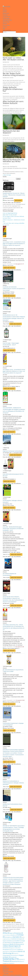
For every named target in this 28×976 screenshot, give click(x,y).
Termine (5, 27)
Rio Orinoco (14, 951)
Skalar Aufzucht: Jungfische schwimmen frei (13, 89)
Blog (4, 28)
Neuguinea (12, 947)
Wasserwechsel (16, 961)
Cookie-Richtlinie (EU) (8, 971)
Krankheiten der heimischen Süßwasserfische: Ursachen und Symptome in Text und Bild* (14, 288)
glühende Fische (7, 939)
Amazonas (18, 933)
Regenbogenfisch (6, 951)
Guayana (21, 939)
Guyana (5, 940)
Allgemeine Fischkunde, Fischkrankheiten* (13, 451)
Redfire (20, 949)
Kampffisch (18, 940)
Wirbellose (5, 15)
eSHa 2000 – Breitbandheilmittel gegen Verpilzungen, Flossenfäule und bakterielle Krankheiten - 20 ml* (13, 528)
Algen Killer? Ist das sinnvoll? (10, 214)
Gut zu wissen (6, 25)
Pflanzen (5, 23)
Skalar (7, 957)
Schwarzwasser (7, 955)
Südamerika (11, 958)
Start (4, 8)
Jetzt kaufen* (18, 200)
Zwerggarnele (6, 963)
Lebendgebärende (7, 20)
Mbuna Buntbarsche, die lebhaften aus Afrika (13, 160)
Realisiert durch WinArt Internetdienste (12, 975)
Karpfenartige (6, 18)
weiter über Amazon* (9, 267)
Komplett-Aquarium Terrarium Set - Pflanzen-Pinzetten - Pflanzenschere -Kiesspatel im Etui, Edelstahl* (14, 195)
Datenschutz (6, 968)
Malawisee (6, 944)
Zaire (22, 961)
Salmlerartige (6, 21)
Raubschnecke (14, 949)
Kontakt (4, 966)
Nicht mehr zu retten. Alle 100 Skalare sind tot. (13, 58)
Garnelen (17, 937)
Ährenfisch (11, 963)
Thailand (7, 961)
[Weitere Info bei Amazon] (4, 236)
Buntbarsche (6, 13)
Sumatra (13, 957)
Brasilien (14, 935)
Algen (12, 933)
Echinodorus (8, 937)
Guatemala (14, 939)
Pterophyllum (7, 949)
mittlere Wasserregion (12, 946)
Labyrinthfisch (8, 942)
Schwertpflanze (15, 955)
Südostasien (22, 959)
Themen (5, 10)
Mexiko (12, 944)
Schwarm (16, 953)
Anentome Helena (7, 935)
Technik (5, 11)
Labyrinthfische (6, 16)
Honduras (11, 940)
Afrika (6, 933)
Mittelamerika (20, 944)
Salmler (21, 951)
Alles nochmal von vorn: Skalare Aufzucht (13, 102)
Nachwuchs (6, 947)
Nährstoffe (18, 947)
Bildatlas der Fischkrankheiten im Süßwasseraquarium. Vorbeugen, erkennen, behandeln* (13, 782)
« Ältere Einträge (7, 175)
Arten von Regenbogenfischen (10, 213)
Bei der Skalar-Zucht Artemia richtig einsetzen (14, 74)
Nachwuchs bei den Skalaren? (11, 132)
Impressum (5, 970)
